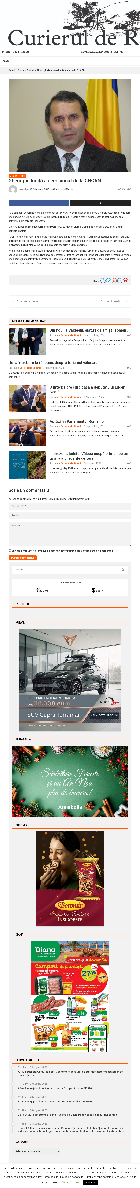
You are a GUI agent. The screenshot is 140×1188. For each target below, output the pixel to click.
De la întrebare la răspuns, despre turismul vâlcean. (53, 362)
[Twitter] (108, 280)
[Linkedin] (119, 280)
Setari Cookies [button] (70, 1182)
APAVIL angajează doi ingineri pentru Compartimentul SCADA (55, 1088)
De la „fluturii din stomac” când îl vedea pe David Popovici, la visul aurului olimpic (68, 1114)
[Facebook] (103, 280)
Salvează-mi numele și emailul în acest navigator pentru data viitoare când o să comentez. (63, 550)
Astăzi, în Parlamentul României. (78, 421)
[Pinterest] (125, 280)
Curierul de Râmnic (63, 189)
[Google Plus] (114, 280)
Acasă (6, 61)
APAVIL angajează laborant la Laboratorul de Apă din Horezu (55, 1101)
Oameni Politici (26, 70)
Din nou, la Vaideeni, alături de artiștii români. (89, 330)
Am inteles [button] (91, 1182)
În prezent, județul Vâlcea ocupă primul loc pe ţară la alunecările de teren (89, 455)
